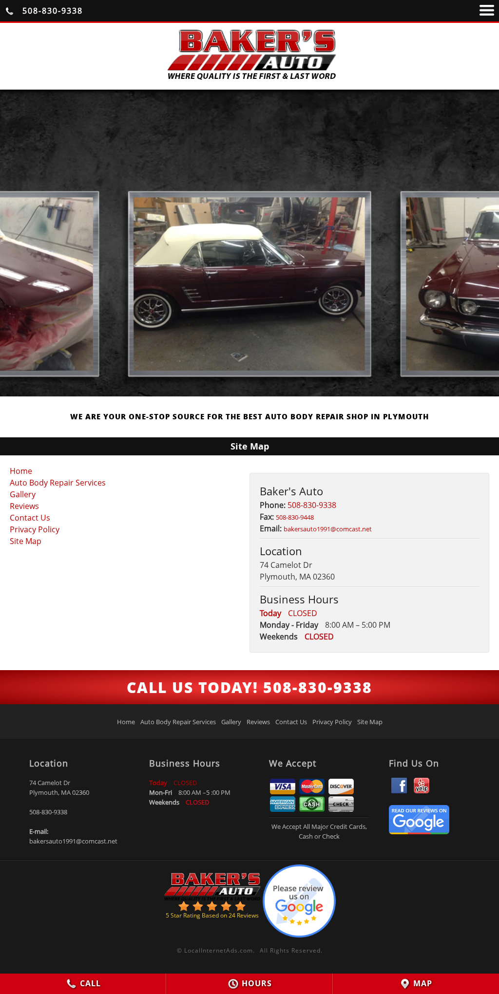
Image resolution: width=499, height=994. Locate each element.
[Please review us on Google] (299, 899)
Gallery (23, 494)
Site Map (25, 541)
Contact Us (30, 517)
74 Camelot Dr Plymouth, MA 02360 (59, 787)
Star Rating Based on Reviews (212, 915)
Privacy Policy (34, 529)
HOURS (255, 983)
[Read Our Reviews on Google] (419, 831)
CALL (89, 983)
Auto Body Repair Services (58, 482)
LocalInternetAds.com (218, 950)
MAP (421, 983)
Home (21, 471)
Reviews (24, 506)
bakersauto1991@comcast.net (73, 841)
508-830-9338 (51, 10)
